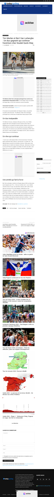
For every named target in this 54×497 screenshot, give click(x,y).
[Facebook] (44, 1)
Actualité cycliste (10, 33)
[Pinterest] (10, 48)
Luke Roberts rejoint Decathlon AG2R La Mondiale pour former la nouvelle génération (10, 226)
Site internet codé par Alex (44, 485)
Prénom (38, 164)
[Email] (16, 48)
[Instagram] (45, 1)
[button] (49, 12)
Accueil (4, 33)
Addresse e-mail (40, 168)
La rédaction (6, 45)
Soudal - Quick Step (21, 208)
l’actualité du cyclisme (23, 204)
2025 (7, 208)
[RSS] (47, 1)
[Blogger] (37, 479)
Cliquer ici (17, 107)
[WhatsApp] (13, 48)
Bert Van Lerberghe (13, 208)
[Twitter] (49, 1)
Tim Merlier (29, 208)
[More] (19, 48)
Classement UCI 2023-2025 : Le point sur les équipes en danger (28, 225)
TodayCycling (42, 178)
